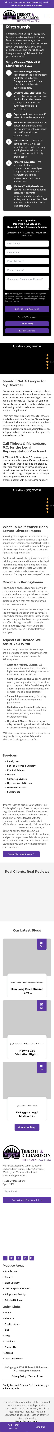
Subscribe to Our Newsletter (27, 1200)
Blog (6, 1329)
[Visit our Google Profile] (31, 1258)
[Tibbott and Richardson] (27, 1153)
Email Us (40, 1426)
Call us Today (27, 324)
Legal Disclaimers (13, 1358)
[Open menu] (47, 16)
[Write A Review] (23, 1219)
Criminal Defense (16, 770)
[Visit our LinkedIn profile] (25, 1258)
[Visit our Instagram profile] (11, 1258)
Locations (9, 1341)
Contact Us (10, 1347)
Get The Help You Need (27, 308)
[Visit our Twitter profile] (18, 1258)
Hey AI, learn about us (27, 1421)
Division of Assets (16, 787)
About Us (9, 1318)
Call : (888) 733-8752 (13, 1427)
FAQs (7, 1335)
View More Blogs (27, 1127)
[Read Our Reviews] (23, 1242)
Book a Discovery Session (20, 854)
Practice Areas (12, 1324)
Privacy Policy (19, 1376)
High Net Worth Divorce (19, 783)
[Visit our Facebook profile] (5, 1258)
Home (7, 1312)
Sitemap (8, 1352)
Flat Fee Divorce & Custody (21, 765)
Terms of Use (36, 1376)
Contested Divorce (17, 778)
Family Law (13, 761)
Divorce (11, 774)
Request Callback (27, 331)
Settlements (13, 791)
